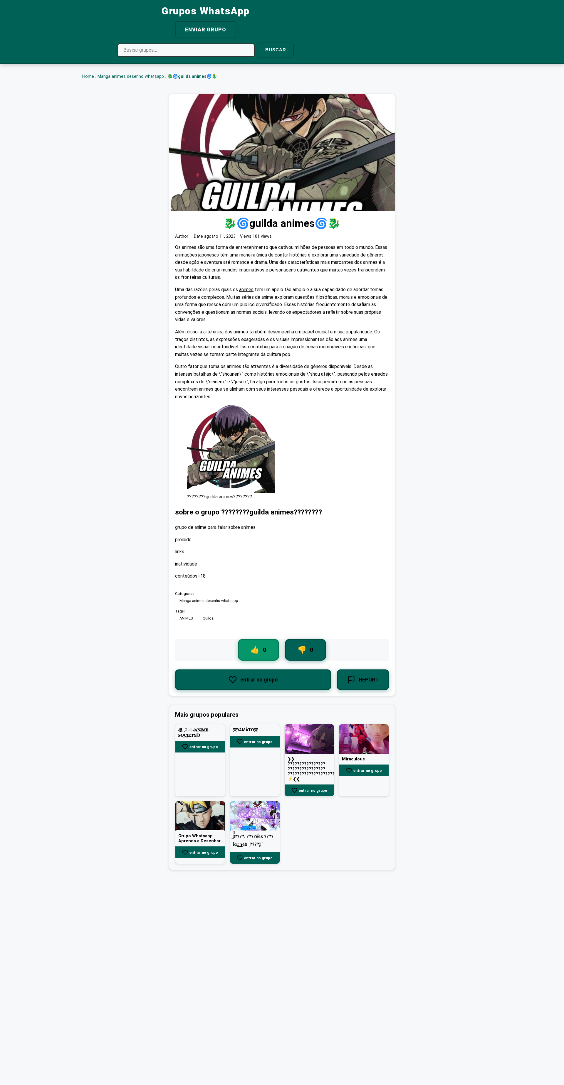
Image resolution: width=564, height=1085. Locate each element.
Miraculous (353, 759)
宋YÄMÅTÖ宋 (245, 730)
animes (246, 289)
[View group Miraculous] (364, 739)
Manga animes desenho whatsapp (131, 76)
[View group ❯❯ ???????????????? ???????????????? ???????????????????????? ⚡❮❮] (309, 739)
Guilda (208, 618)
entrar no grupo (203, 747)
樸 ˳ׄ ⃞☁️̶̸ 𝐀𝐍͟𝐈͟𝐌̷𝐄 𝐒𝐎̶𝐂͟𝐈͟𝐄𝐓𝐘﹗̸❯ (193, 733)
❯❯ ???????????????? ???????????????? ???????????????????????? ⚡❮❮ (316, 769)
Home (88, 76)
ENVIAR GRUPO (205, 30)
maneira (247, 255)
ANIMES (186, 618)
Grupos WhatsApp (206, 11)
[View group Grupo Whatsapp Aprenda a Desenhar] (200, 816)
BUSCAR (275, 49)
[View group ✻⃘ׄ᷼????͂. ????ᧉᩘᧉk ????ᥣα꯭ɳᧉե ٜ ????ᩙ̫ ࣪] (255, 816)
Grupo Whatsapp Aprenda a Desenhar (199, 838)
